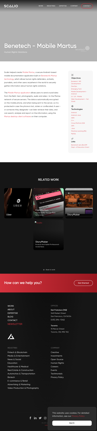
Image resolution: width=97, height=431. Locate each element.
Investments (56, 356)
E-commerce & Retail (18, 381)
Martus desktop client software (17, 117)
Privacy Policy (57, 377)
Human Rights (57, 363)
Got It (71, 423)
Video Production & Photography (23, 388)
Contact (87, 6)
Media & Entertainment (19, 356)
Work (41, 6)
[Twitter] (40, 418)
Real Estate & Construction (20, 370)
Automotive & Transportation (21, 374)
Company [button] (74, 6)
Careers (54, 367)
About (11, 310)
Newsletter (15, 324)
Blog (10, 317)
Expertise (63, 6)
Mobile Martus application (19, 93)
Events (54, 370)
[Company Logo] (11, 6)
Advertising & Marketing (19, 384)
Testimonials (56, 374)
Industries (51, 6)
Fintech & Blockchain (17, 352)
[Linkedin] (35, 418)
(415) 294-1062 (58, 320)
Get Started (83, 283)
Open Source (57, 359)
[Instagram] (45, 418)
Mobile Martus (28, 72)
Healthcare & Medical (18, 367)
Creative (55, 352)
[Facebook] (30, 418)
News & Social (14, 359)
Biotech (11, 377)
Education (12, 363)
